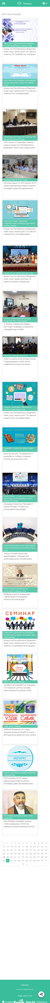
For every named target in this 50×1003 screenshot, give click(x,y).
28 (19, 850)
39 (15, 853)
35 (46, 850)
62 (11, 860)
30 (27, 850)
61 (8, 860)
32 (34, 850)
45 (38, 853)
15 (15, 846)
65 (23, 860)
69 (38, 860)
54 (27, 857)
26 (11, 850)
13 (8, 846)
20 (34, 846)
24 (4, 850)
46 (42, 853)
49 (8, 857)
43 (31, 853)
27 (15, 850)
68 (34, 860)
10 (42, 843)
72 (23, 864)
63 (15, 860)
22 (42, 846)
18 (27, 846)
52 (19, 857)
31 (31, 850)
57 (38, 857)
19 (31, 846)
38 (11, 853)
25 (8, 850)
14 (11, 846)
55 (31, 857)
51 (15, 857)
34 (42, 850)
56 (34, 857)
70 (42, 860)
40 (19, 853)
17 (23, 846)
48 (4, 857)
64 (19, 860)
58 (42, 857)
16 (19, 846)
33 (38, 850)
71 (46, 860)
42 (27, 853)
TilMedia (25, 3)
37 (8, 853)
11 (46, 843)
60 (4, 860)
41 (23, 853)
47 (46, 853)
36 (4, 853)
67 (31, 860)
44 (34, 853)
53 (23, 857)
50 (11, 857)
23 (46, 846)
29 (23, 850)
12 (4, 846)
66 (27, 860)
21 (38, 846)
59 (46, 857)
